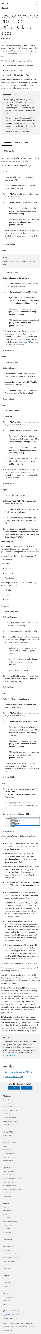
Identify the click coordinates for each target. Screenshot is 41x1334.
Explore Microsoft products (10, 1121)
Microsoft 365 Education (9, 1182)
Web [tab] (26, 142)
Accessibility (6, 1300)
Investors (5, 1293)
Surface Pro (6, 1099)
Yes (13, 1087)
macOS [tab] (17, 142)
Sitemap (5, 1323)
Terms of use (29, 1323)
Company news (7, 1286)
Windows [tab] (7, 142)
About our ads (30, 1326)
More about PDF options (27, 342)
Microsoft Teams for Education (11, 1178)
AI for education (7, 1196)
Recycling (21, 1326)
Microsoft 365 (6, 1218)
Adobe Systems (9, 1055)
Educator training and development (12, 1189)
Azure (4, 1243)
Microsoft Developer (8, 1246)
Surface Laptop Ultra (8, 1106)
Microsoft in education (9, 1171)
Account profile (7, 1135)
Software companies (8, 1265)
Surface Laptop (7, 1103)
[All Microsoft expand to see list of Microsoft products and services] (3, 3)
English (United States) (12, 1311)
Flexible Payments (8, 1160)
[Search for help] (8, 3)
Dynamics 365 (6, 1214)
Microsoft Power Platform (10, 1221)
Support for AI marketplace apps (11, 1254)
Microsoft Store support (9, 1142)
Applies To (6, 38)
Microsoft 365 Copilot (9, 1229)
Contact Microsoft (14, 1323)
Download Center (7, 1139)
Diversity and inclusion (9, 1297)
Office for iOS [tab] (9, 151)
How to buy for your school (10, 1185)
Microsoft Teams (7, 1225)
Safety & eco (14, 1326)
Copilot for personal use (9, 1117)
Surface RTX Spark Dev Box (10, 1110)
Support (5, 8)
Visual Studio (6, 1268)
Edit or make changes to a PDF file (18, 1072)
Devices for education (9, 1175)
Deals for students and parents (11, 1193)
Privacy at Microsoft (8, 1290)
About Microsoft (7, 1282)
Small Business (7, 1232)
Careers (5, 1279)
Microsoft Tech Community (10, 1257)
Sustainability (6, 1304)
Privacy (22, 1323)
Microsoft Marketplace (9, 1261)
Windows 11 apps (7, 1125)
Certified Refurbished (8, 1153)
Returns (5, 1146)
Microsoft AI (6, 1207)
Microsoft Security (8, 1210)
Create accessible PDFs (14, 1076)
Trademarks (6, 1326)
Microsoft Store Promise (9, 1157)
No (27, 1087)
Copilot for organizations (9, 1114)
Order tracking (7, 1150)
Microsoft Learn (7, 1250)
